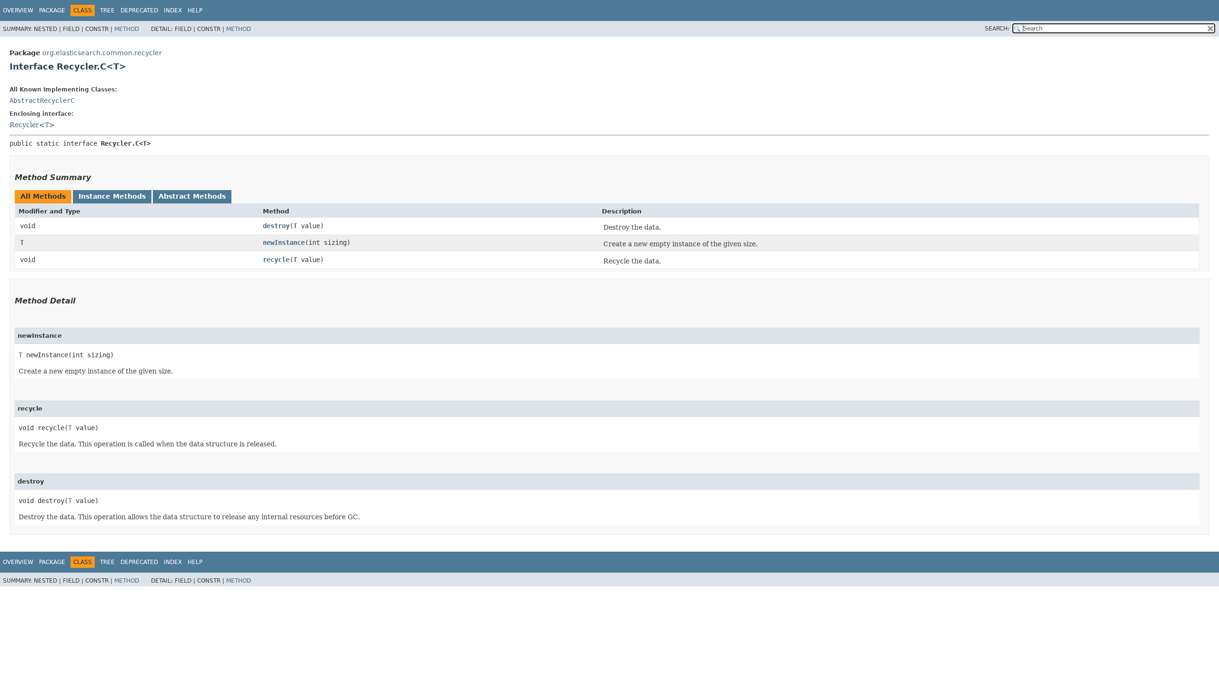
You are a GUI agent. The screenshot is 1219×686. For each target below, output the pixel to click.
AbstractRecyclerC (42, 100)
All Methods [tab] (43, 196)
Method (126, 29)
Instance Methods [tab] (112, 196)
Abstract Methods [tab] (192, 196)
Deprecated (139, 10)
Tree (107, 10)
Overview (18, 10)
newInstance (284, 242)
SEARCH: (997, 28)
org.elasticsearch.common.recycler (102, 53)
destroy (276, 226)
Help (195, 10)
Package (52, 10)
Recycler (24, 125)
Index (173, 10)
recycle (276, 259)
